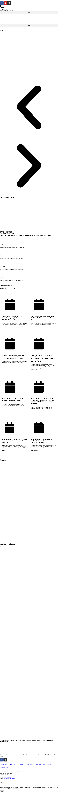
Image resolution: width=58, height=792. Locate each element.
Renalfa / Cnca (4, 767)
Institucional (13, 764)
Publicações (21, 764)
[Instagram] (9, 3)
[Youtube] (5, 3)
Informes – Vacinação (40, 764)
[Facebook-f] (2, 3)
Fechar (2, 791)
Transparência (51, 764)
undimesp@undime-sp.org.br (10, 778)
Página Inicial (4, 764)
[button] (29, 12)
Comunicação (30, 764)
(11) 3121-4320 (7, 777)
